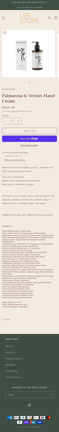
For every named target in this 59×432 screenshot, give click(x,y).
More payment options (29, 145)
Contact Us (10, 352)
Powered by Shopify (35, 427)
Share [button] (7, 319)
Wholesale (10, 365)
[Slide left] (23, 82)
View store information (15, 160)
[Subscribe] (50, 395)
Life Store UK (26, 427)
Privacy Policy (11, 371)
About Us (9, 346)
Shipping (14, 111)
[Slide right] (36, 82)
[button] (3, 18)
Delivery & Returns (13, 359)
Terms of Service (12, 377)
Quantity (5, 116)
